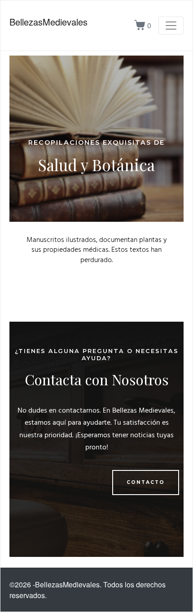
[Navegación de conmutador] (171, 25)
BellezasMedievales (48, 21)
